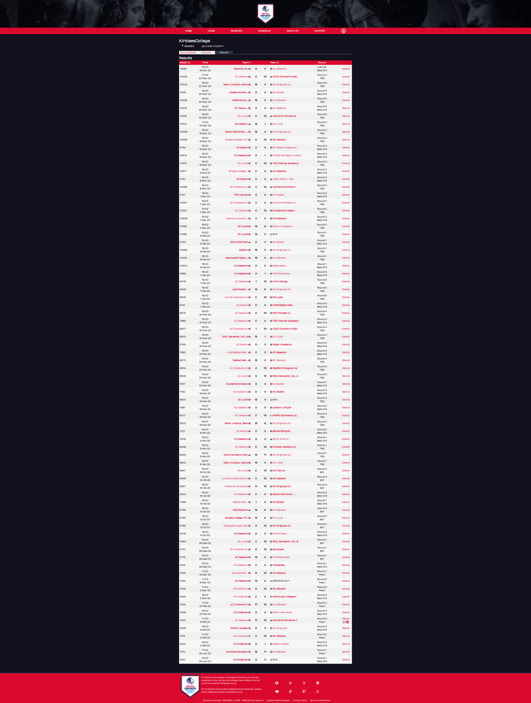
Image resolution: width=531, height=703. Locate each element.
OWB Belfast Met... (283, 305)
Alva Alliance (240, 636)
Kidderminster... (238, 92)
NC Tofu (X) (279, 470)
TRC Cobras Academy (286, 163)
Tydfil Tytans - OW (283, 179)
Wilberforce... (240, 100)
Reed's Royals (281, 644)
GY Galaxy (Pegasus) (285, 147)
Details (346, 68)
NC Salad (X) (240, 391)
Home (188, 31)
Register (236, 31)
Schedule (264, 31)
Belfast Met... (240, 360)
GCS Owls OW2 (239, 242)
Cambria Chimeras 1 (285, 620)
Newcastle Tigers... (237, 258)
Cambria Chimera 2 (284, 116)
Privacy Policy (300, 700)
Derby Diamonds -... (236, 131)
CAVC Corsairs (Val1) (236, 455)
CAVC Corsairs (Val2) (285, 76)
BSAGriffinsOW (281, 431)
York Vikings (280, 281)
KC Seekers (279, 68)
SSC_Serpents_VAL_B (235, 336)
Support (319, 31)
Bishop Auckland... (237, 218)
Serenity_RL (241, 68)
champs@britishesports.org (221, 683)
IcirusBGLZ (241, 124)
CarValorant (240, 588)
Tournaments (188, 52)
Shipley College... (238, 171)
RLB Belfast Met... (238, 352)
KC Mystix (278, 92)
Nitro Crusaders (282, 226)
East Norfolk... (240, 573)
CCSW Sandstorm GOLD (287, 155)
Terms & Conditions (320, 700)
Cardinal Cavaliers (237, 651)
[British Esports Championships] (265, 13)
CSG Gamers (240, 510)
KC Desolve (241, 76)
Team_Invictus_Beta (236, 423)
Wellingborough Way (235, 525)
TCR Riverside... (282, 557)
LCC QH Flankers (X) (236, 297)
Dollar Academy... (283, 344)
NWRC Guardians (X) (285, 415)
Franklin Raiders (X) (284, 202)
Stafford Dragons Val (285, 368)
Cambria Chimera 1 (284, 187)
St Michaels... (280, 533)
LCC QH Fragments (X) (235, 478)
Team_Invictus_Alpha (235, 84)
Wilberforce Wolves (236, 486)
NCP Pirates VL (282, 313)
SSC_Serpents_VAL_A (285, 376)
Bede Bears (280, 265)
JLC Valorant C (239, 604)
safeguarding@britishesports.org (225, 692)
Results (224, 52)
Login (211, 31)
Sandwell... (279, 549)
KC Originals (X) (282, 84)
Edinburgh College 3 (284, 596)
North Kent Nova (282, 612)
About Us (292, 31)
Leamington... (240, 289)
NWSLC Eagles (239, 628)
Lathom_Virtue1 (282, 407)
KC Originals (241, 596)
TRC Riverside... (282, 273)
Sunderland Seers (283, 210)
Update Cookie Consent (278, 700)
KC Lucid (243, 116)
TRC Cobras (241, 195)
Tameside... (279, 565)
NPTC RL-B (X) (281, 439)
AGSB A (243, 250)
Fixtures (206, 52)
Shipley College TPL (236, 139)
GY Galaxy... (241, 108)
